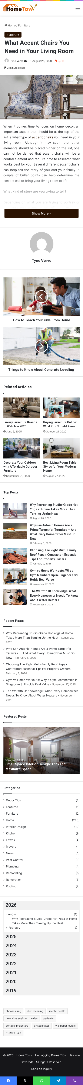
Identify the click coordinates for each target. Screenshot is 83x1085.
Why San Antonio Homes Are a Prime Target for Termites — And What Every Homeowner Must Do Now (40, 653)
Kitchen (11, 833)
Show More (40, 213)
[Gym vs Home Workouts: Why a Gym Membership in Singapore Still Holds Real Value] (15, 577)
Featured (12, 807)
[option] (41, 750)
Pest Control (14, 860)
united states (41, 1025)
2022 (11, 964)
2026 (11, 905)
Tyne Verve (16, 60)
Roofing (11, 886)
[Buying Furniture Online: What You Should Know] (61, 407)
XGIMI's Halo (13, 1032)
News (10, 853)
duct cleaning (35, 1011)
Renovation (13, 879)
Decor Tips (13, 800)
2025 (11, 937)
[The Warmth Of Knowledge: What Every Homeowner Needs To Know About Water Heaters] (15, 597)
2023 (11, 955)
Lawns (10, 840)
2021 (11, 973)
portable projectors (17, 1025)
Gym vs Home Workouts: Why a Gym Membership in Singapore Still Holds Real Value (54, 575)
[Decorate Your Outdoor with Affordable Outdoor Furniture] (21, 448)
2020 (11, 982)
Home (11, 25)
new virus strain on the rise (21, 1018)
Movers (11, 846)
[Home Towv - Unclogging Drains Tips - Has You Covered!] (20, 8)
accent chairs (43, 137)
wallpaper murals (65, 1025)
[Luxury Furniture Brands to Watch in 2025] (21, 407)
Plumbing (12, 866)
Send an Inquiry (41, 1068)
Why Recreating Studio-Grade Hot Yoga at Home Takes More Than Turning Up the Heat (54, 509)
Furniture (24, 25)
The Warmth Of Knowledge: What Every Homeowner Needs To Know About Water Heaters (54, 595)
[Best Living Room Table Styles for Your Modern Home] (61, 448)
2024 (11, 946)
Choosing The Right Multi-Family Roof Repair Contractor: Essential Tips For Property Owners (53, 554)
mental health (57, 1011)
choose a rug (13, 1011)
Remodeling (14, 873)
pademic (48, 1018)
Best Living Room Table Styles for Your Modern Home (59, 466)
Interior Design (16, 826)
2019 (11, 991)
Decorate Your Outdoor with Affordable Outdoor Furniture (20, 466)
